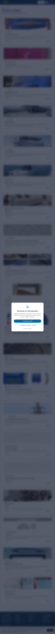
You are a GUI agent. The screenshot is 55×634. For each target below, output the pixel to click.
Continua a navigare (27, 328)
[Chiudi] (41, 305)
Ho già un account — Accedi (28, 325)
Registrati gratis (28, 321)
